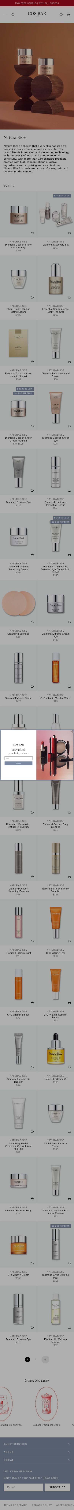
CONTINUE (18, 763)
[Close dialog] (72, 731)
